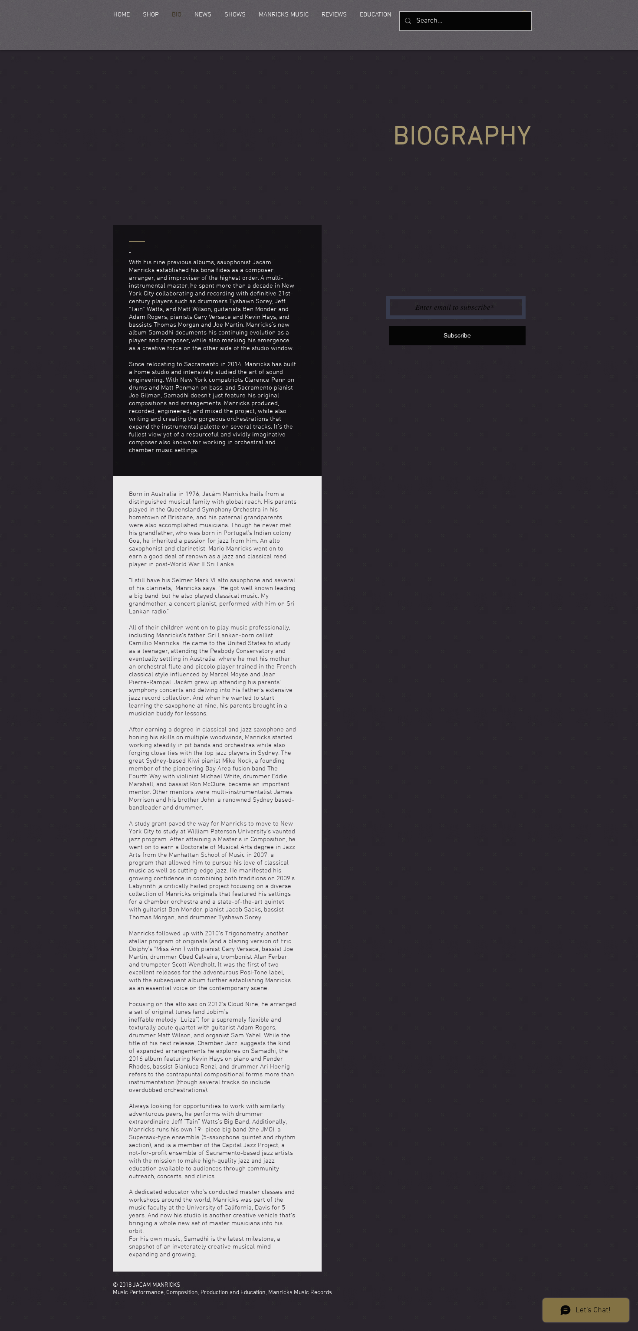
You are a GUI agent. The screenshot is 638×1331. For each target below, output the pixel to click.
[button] (150, 14)
